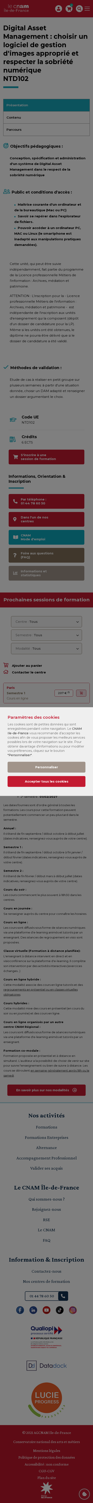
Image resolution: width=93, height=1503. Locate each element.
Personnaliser (46, 767)
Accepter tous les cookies (46, 781)
